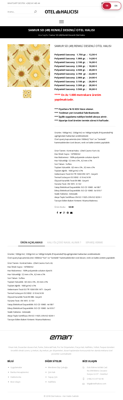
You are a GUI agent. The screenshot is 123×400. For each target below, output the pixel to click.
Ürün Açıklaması (31, 242)
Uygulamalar (16, 367)
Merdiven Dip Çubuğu (58, 367)
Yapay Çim (52, 377)
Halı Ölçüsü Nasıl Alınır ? (64, 242)
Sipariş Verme (94, 242)
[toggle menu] (61, 21)
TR (107, 6)
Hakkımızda (15, 377)
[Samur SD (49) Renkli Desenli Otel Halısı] (27, 94)
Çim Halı (51, 372)
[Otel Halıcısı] (61, 12)
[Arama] (35, 12)
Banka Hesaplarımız (19, 372)
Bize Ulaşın (15, 381)
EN (116, 6)
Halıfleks (52, 381)
